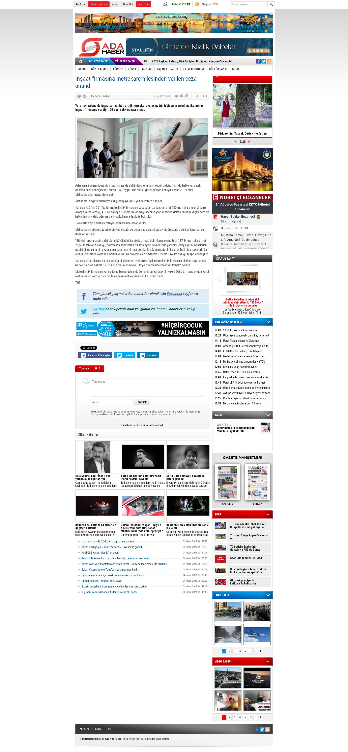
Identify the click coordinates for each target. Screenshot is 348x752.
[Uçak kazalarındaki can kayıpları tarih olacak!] (257, 634)
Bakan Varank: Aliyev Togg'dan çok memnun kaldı (109, 569)
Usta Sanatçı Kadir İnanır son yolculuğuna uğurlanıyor (242, 390)
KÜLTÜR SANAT (225, 258)
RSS (109, 728)
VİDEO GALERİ (223, 661)
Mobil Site (143, 4)
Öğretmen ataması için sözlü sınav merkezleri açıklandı (113, 575)
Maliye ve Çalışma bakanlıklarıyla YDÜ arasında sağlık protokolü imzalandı (239, 364)
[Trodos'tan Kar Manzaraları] (227, 634)
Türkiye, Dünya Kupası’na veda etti (249, 537)
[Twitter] (85, 96)
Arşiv (114, 4)
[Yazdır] (187, 96)
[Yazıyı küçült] (196, 96)
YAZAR (219, 415)
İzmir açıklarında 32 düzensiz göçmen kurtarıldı (108, 541)
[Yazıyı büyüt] (204, 96)
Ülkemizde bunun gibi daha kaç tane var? (241, 335)
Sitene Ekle (127, 4)
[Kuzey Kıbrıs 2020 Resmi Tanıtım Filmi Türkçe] (257, 678)
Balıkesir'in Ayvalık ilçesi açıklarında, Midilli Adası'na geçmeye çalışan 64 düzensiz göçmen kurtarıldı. (95, 530)
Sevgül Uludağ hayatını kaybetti (236, 366)
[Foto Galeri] (99, 61)
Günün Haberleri (99, 4)
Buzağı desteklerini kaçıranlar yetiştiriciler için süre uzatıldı (114, 586)
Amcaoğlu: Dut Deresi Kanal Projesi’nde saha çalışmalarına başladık (241, 348)
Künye (98, 728)
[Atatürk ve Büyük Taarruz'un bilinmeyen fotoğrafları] (257, 611)
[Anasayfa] (80, 61)
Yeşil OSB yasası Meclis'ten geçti (100, 552)
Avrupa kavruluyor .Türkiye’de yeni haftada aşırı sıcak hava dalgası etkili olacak (242, 395)
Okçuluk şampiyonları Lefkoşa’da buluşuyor (243, 582)
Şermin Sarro (235, 428)
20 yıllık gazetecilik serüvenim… (236, 330)
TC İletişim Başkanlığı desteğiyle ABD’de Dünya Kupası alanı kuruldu (245, 548)
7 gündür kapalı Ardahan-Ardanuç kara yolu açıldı (109, 592)
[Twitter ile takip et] (263, 61)
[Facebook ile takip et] (258, 61)
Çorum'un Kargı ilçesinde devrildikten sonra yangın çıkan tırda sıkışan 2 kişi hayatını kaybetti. (187, 530)
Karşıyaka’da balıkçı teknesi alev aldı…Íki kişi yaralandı (241, 380)
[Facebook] (79, 96)
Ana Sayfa (80, 4)
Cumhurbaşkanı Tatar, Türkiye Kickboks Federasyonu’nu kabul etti (248, 571)
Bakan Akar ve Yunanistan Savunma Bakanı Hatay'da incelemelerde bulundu (124, 564)
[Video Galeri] (126, 61)
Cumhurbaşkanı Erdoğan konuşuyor (102, 580)
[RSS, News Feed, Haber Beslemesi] (269, 61)
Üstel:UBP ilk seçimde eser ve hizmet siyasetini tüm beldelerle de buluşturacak (239, 385)
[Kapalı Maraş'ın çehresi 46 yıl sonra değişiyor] (227, 611)
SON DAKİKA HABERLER (228, 321)
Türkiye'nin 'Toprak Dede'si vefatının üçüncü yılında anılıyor (242, 135)
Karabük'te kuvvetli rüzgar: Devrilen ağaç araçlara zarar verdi (115, 558)
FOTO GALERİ (222, 595)
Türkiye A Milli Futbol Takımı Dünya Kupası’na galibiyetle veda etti (247, 526)
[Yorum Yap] (176, 96)
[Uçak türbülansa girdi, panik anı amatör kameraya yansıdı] (227, 700)
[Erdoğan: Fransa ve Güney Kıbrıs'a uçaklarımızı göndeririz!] (257, 700)
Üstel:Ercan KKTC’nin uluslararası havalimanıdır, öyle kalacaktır (237, 374)
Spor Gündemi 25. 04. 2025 (246, 558)
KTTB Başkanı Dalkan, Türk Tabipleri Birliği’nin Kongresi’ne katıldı (238, 353)
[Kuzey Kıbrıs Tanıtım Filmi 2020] (227, 678)
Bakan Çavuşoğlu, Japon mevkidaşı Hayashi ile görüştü (112, 547)
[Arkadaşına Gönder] (181, 96)
